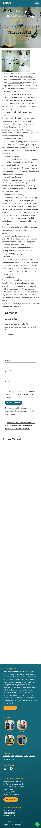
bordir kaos (16, 24)
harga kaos (25, 24)
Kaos (12, 32)
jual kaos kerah (22, 29)
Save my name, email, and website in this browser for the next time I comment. (21, 394)
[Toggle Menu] (37, 3)
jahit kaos (12, 29)
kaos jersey (28, 32)
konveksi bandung (25, 77)
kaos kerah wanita (15, 37)
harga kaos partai (20, 26)
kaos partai (24, 40)
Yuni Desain (15, 20)
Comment (9, 334)
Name (8, 360)
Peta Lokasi (11, 799)
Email (8, 371)
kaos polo (14, 42)
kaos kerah (9, 34)
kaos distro (19, 32)
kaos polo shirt (24, 42)
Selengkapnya (10, 708)
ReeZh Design (16, 825)
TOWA (16, 822)
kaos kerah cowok (20, 34)
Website (8, 381)
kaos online (15, 40)
